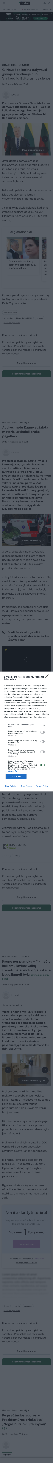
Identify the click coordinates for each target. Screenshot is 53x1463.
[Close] (47, 677)
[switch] (42, 732)
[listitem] (26, 726)
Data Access (26, 786)
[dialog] (26, 731)
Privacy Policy (42, 786)
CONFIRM (16, 776)
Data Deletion (11, 786)
